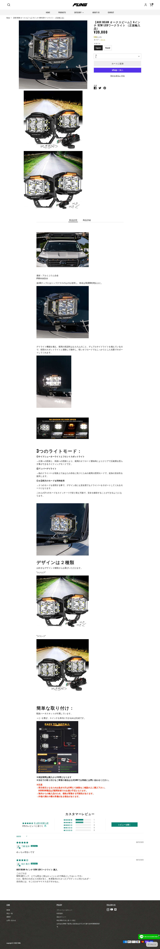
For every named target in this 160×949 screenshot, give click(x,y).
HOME (48, 12)
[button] (68, 820)
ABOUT (9, 917)
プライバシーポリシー (64, 910)
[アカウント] (145, 5)
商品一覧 (10, 913)
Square (98, 47)
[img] (22, 842)
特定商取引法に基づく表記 (66, 920)
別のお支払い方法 (117, 75)
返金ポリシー (61, 917)
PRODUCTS (62, 12)
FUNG (95, 37)
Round (107, 47)
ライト (103, 40)
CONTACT (111, 12)
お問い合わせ (11, 920)
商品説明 (73, 220)
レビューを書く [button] (124, 824)
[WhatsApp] (115, 909)
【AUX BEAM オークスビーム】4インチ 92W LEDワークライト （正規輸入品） (39, 18)
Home (8, 18)
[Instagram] (108, 909)
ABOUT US (96, 12)
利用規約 (60, 913)
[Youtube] (111, 909)
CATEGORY (78, 12)
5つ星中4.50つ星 (41, 823)
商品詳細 (87, 220)
